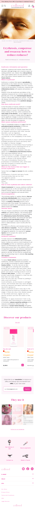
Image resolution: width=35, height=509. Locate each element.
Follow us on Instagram (17, 429)
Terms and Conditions (7, 495)
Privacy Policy (5, 492)
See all (17, 322)
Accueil (3, 40)
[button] (32, 6)
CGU (2, 498)
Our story (4, 489)
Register (27, 389)
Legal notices (5, 501)
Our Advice (8, 40)
